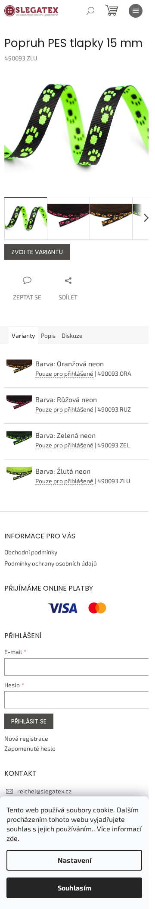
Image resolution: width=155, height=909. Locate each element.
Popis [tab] (48, 335)
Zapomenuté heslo (30, 748)
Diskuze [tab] (72, 335)
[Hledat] (90, 10)
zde (12, 838)
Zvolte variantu (37, 252)
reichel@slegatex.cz (44, 791)
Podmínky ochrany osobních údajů (50, 563)
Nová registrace (26, 738)
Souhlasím (74, 888)
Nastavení (74, 860)
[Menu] (135, 10)
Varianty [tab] (23, 335)
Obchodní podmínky (30, 552)
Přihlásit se (28, 721)
